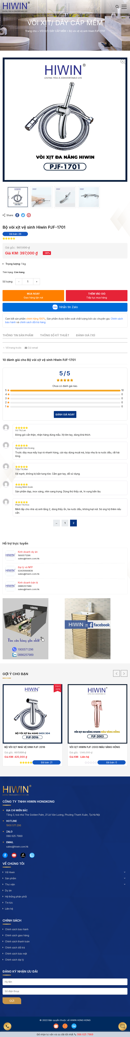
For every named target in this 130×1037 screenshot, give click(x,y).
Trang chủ (31, 31)
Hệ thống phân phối (16, 896)
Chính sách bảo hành (16, 929)
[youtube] (14, 855)
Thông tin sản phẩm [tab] (18, 335)
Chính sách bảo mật (16, 953)
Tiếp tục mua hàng (96, 295)
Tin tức (9, 902)
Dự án (8, 890)
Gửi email (32, 347)
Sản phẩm (10, 878)
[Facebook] (5, 855)
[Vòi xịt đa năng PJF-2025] (50, 714)
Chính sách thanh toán (17, 941)
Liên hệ (9, 908)
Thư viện (10, 884)
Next (98, 197)
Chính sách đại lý (14, 959)
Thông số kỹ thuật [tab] (54, 335)
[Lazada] (65, 1026)
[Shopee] (56, 1026)
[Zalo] (32, 855)
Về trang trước (13, 347)
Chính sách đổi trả (15, 947)
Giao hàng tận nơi (33, 295)
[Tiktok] (23, 855)
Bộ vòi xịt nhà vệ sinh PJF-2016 (107, 747)
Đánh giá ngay (65, 414)
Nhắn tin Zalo (68, 307)
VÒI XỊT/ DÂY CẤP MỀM (53, 31)
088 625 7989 (85, 1034)
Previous (8, 197)
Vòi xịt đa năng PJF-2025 (38, 747)
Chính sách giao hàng (17, 935)
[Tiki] (74, 1026)
